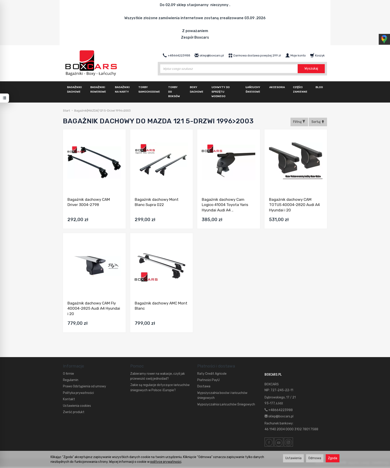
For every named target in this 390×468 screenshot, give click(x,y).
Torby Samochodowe (149, 89)
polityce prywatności (165, 462)
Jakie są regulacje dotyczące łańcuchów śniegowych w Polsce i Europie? (160, 387)
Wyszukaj (311, 68)
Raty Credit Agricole (212, 374)
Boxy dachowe (196, 89)
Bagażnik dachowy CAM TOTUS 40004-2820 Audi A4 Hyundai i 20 (294, 205)
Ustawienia (293, 458)
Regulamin (70, 380)
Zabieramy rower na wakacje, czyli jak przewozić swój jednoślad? (157, 376)
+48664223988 (280, 410)
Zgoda (332, 458)
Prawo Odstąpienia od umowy (84, 386)
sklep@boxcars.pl (280, 416)
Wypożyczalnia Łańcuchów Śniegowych (226, 404)
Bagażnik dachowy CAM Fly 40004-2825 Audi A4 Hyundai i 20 (93, 308)
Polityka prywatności (78, 393)
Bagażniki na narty (122, 89)
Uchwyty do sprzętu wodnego (220, 92)
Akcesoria (277, 87)
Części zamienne (300, 89)
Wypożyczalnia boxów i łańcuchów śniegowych (222, 395)
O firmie (68, 374)
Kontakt (69, 399)
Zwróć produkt (73, 412)
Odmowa (314, 458)
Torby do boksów (174, 92)
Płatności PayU (208, 380)
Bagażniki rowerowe (98, 89)
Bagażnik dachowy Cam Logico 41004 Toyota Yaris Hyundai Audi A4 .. (225, 205)
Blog (319, 87)
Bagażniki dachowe (74, 89)
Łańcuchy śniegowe (253, 89)
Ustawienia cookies (77, 406)
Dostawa (203, 386)
